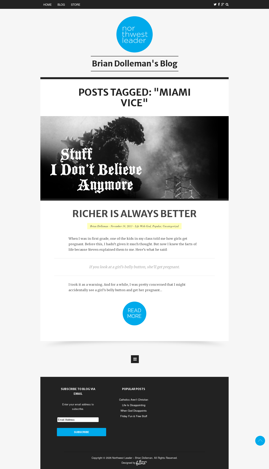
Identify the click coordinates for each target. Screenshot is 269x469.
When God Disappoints (134, 410)
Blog (61, 4)
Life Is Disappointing (133, 405)
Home (47, 4)
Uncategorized (171, 226)
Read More (134, 313)
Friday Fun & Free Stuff (133, 416)
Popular (156, 226)
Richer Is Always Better (134, 214)
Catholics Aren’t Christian (133, 399)
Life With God (143, 226)
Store (75, 4)
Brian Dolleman (99, 226)
